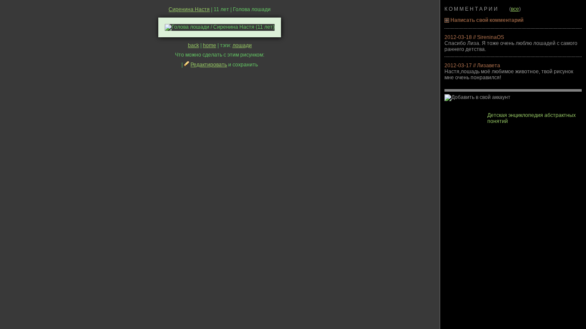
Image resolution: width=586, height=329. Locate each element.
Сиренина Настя (189, 9)
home (209, 45)
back (193, 45)
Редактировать (208, 65)
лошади (242, 45)
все (515, 9)
